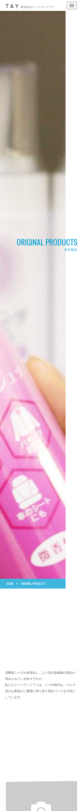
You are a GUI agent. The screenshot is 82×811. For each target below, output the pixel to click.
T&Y (30, 6)
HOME (10, 583)
